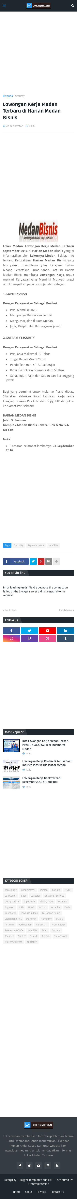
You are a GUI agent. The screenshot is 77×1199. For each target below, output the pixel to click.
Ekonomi (62, 901)
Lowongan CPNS (13, 918)
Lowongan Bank (29, 913)
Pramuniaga (58, 924)
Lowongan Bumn (51, 913)
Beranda (8, 96)
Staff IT (22, 936)
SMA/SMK (53, 545)
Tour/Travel (60, 936)
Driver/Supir (46, 901)
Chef (23, 895)
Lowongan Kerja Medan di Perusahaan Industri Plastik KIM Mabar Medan (47, 763)
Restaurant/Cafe (14, 930)
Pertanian (41, 924)
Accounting (11, 890)
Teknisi (46, 936)
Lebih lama (65, 610)
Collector (35, 895)
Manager (31, 918)
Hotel (31, 907)
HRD (21, 907)
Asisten (44, 890)
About (28, 1192)
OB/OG (59, 918)
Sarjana (56, 930)
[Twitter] (33, 561)
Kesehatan (10, 913)
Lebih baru (11, 610)
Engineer (9, 907)
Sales (45, 930)
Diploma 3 (29, 901)
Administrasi (28, 890)
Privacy (41, 1192)
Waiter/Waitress (13, 942)
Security (20, 96)
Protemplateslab (38, 1184)
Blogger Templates (30, 1180)
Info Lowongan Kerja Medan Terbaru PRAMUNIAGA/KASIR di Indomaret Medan (45, 744)
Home (17, 1192)
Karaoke (55, 907)
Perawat (9, 924)
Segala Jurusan (36, 545)
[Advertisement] (38, 55)
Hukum (42, 907)
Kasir (67, 907)
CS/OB (68, 890)
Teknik (33, 936)
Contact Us (57, 1192)
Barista (56, 890)
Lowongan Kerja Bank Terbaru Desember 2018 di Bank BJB (42, 780)
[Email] (48, 561)
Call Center (11, 895)
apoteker (32, 942)
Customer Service (54, 895)
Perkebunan (25, 924)
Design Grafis (12, 901)
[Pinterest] (41, 561)
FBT (50, 1180)
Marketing (46, 918)
